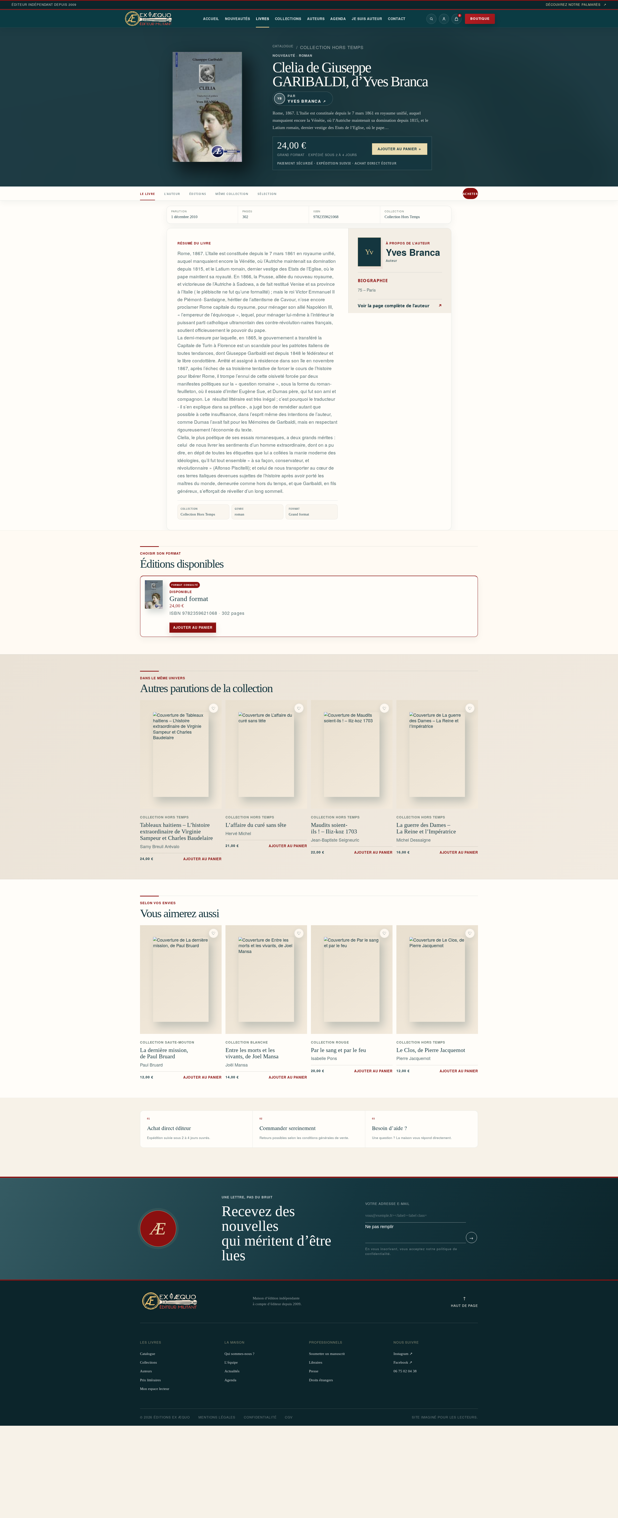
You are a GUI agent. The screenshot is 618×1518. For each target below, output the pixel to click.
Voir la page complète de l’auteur (400, 305)
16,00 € (437, 852)
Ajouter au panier (192, 627)
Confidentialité (260, 1417)
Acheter (470, 194)
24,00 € (181, 858)
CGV (289, 1417)
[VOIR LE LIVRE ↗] (181, 754)
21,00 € (266, 845)
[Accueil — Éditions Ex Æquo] (149, 19)
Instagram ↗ (403, 1354)
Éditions (197, 194)
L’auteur (172, 194)
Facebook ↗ (402, 1362)
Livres (262, 18)
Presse (313, 1371)
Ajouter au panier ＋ (400, 148)
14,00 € (266, 1076)
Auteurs (315, 18)
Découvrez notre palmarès (576, 4)
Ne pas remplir (387, 1215)
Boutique (480, 18)
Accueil (211, 18)
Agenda (338, 18)
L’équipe (231, 1362)
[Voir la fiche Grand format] (155, 606)
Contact (397, 18)
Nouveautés (237, 18)
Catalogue (283, 46)
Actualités (232, 1371)
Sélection (267, 194)
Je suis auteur (367, 18)
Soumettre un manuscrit (327, 1354)
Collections (288, 18)
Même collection (231, 194)
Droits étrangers (321, 1380)
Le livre (147, 194)
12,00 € (181, 1076)
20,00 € (352, 1070)
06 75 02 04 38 (405, 1371)
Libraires (315, 1362)
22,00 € (352, 852)
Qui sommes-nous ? (239, 1354)
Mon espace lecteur (154, 1389)
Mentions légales (216, 1417)
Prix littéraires (150, 1380)
